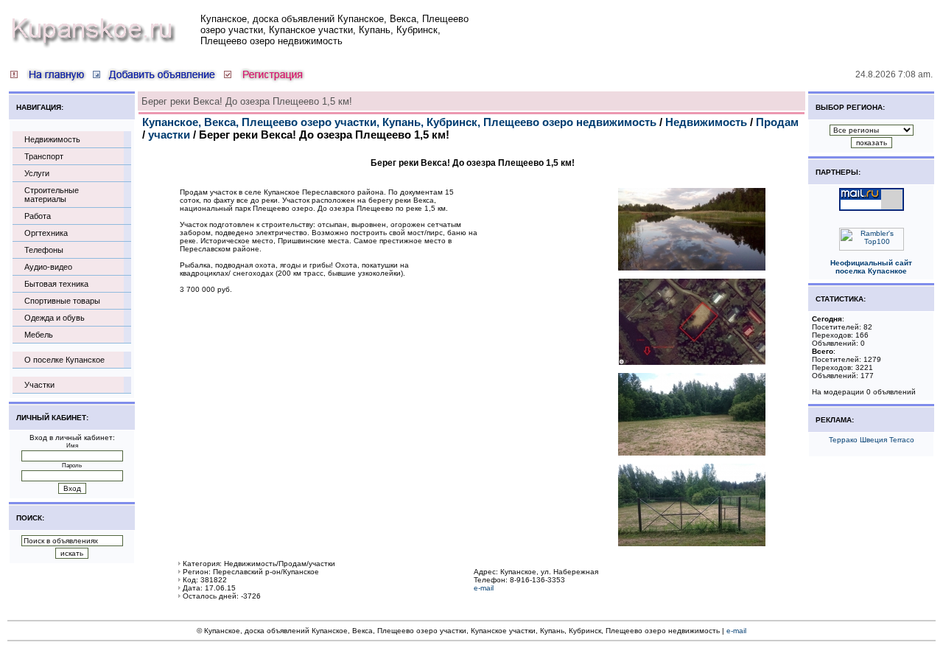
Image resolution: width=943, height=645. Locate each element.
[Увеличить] (691, 268)
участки (169, 134)
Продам (777, 122)
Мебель (38, 334)
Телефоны (43, 249)
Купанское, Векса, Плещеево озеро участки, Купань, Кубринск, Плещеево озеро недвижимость (399, 122)
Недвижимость (52, 139)
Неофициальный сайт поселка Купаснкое (871, 267)
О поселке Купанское (64, 359)
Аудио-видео (48, 266)
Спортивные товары (62, 300)
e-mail (484, 588)
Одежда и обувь (54, 317)
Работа (37, 216)
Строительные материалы (51, 194)
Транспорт (43, 156)
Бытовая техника (56, 283)
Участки (39, 384)
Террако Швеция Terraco (871, 440)
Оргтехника (46, 233)
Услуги (36, 173)
